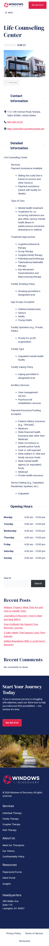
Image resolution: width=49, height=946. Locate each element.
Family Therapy (11, 818)
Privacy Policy (13, 933)
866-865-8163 (37, 5)
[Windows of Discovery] (13, 5)
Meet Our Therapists (13, 845)
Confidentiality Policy (13, 856)
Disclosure (24, 941)
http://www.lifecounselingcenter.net (25, 128)
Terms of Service (34, 933)
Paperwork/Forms (12, 872)
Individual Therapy (12, 813)
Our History (9, 851)
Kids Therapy (9, 830)
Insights (7, 883)
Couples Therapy (11, 824)
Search (7, 578)
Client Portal (9, 877)
